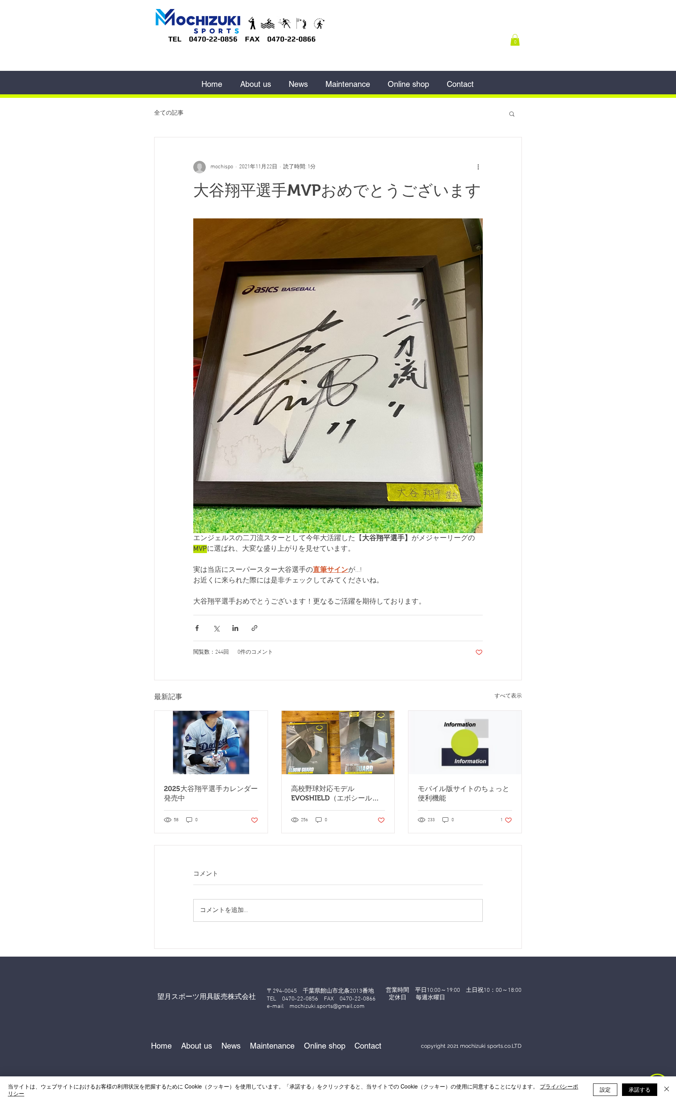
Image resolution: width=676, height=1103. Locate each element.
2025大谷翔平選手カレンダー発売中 (211, 793)
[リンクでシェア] (254, 628)
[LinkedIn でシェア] (235, 628)
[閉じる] (666, 1090)
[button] (515, 40)
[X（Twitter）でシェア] (216, 628)
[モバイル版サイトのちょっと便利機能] (464, 742)
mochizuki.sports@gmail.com (327, 1006)
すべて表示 (508, 696)
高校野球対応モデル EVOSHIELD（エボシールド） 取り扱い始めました (331, 794)
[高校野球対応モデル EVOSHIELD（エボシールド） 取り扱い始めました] (338, 742)
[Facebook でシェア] (197, 628)
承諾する (640, 1089)
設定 (605, 1089)
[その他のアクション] (478, 167)
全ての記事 (168, 113)
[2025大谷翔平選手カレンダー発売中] (211, 742)
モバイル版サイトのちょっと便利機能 (463, 793)
